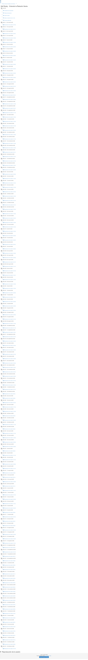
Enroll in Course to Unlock (44, 657)
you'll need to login (48, 655)
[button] (0, 0)
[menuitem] (0, 2)
